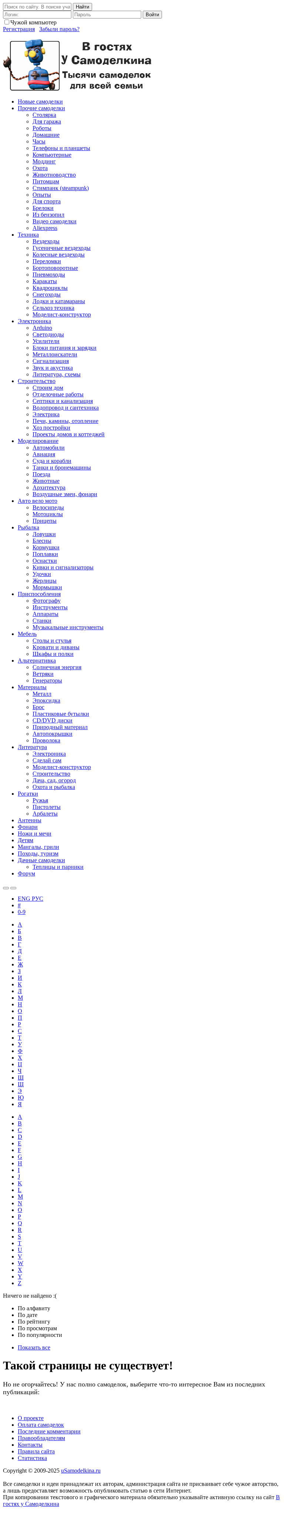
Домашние (46, 135)
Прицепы (45, 521)
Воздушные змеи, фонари (65, 494)
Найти (82, 7)
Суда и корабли (52, 461)
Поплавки (45, 554)
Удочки (42, 574)
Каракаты (45, 281)
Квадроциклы (50, 288)
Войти (152, 14)
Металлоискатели (55, 354)
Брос (38, 707)
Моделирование (38, 441)
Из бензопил (48, 214)
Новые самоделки (40, 101)
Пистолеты (47, 807)
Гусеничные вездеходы (62, 248)
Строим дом (48, 388)
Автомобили (49, 447)
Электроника (34, 321)
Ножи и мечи (34, 833)
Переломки (47, 261)
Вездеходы (46, 241)
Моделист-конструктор (62, 314)
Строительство (36, 381)
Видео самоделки (55, 221)
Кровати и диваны (56, 647)
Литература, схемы (57, 374)
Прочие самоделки (41, 108)
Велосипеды (48, 507)
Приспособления (39, 594)
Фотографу (47, 600)
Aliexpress (45, 228)
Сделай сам (47, 760)
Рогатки (28, 793)
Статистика (32, 1458)
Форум (26, 873)
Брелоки (43, 208)
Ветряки (43, 674)
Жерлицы (45, 581)
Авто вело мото (37, 501)
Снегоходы (47, 294)
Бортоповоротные (55, 268)
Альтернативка (37, 660)
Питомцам (46, 181)
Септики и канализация (63, 401)
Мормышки (47, 587)
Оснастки (45, 561)
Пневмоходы (49, 274)
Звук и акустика (53, 368)
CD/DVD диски (52, 720)
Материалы (32, 687)
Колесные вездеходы (59, 254)
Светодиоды (48, 334)
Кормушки (46, 547)
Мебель (27, 634)
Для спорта (47, 201)
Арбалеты (45, 813)
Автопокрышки (52, 734)
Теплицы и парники (58, 867)
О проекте (31, 1418)
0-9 (22, 912)
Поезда (41, 474)
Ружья (40, 800)
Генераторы (47, 680)
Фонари (28, 827)
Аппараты (45, 614)
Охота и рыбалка (54, 787)
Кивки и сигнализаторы (63, 567)
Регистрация (19, 29)
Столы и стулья (52, 640)
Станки (42, 620)
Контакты (30, 1445)
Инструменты (50, 607)
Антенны (29, 820)
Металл (42, 694)
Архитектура (49, 487)
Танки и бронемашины (62, 467)
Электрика (46, 414)
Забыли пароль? (59, 29)
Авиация (44, 454)
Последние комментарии (49, 1431)
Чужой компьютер (33, 22)
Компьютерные (52, 155)
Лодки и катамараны (59, 301)
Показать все (34, 1347)
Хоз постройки (51, 427)
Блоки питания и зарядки (65, 348)
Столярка (44, 115)
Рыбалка (28, 527)
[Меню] (13, 888)
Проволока (46, 740)
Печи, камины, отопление (65, 421)
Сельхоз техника (53, 308)
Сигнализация (51, 361)
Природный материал (60, 727)
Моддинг (44, 161)
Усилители (46, 341)
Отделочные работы (58, 394)
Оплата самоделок (41, 1425)
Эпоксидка (46, 700)
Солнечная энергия (57, 667)
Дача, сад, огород (54, 780)
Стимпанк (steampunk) (61, 188)
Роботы (42, 128)
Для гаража (47, 121)
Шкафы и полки (53, 654)
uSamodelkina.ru (81, 1470)
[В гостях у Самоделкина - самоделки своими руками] (78, 89)
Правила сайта (36, 1451)
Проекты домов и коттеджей (69, 434)
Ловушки (44, 534)
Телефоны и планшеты (61, 148)
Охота (40, 168)
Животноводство (54, 175)
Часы (39, 141)
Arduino (42, 328)
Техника (28, 234)
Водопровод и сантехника (66, 407)
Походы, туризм (38, 853)
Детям (25, 840)
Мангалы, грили (38, 847)
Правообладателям (41, 1438)
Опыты (42, 195)
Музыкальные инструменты (68, 627)
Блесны (42, 541)
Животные (46, 481)
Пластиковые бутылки (61, 714)
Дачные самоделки (41, 860)
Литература (32, 747)
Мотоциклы (48, 514)
